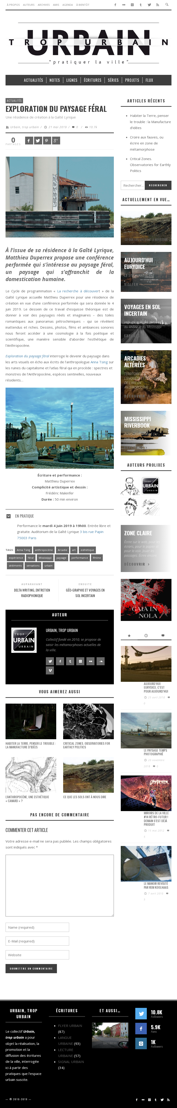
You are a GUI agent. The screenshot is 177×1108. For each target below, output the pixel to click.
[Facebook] (115, 5)
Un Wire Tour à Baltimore (110, 1041)
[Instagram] (132, 5)
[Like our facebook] (141, 1028)
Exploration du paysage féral (27, 356)
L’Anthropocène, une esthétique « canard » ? (27, 798)
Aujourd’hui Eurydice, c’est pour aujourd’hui (156, 687)
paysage (61, 557)
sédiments (15, 565)
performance (79, 557)
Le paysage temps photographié (155, 752)
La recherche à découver (78, 291)
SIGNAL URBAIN (71, 1061)
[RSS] (157, 5)
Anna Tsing (99, 362)
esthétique (87, 550)
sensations (33, 565)
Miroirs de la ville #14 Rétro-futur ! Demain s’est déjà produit (156, 818)
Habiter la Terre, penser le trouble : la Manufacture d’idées (31, 745)
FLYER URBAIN (70, 1025)
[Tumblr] (140, 5)
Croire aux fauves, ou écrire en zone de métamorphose (146, 143)
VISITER (131, 284)
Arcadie (62, 550)
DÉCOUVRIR (134, 395)
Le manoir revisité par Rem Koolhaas (156, 885)
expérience (16, 557)
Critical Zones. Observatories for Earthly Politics (86, 745)
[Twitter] (149, 5)
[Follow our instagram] (141, 1043)
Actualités (14, 100)
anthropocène (44, 550)
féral (31, 557)
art (74, 550)
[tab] (60, 514)
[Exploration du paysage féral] (60, 196)
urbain (48, 565)
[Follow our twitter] (141, 1013)
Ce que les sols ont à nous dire (84, 796)
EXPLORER (133, 335)
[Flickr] (124, 5)
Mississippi (45, 557)
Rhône (97, 557)
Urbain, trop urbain (24, 127)
